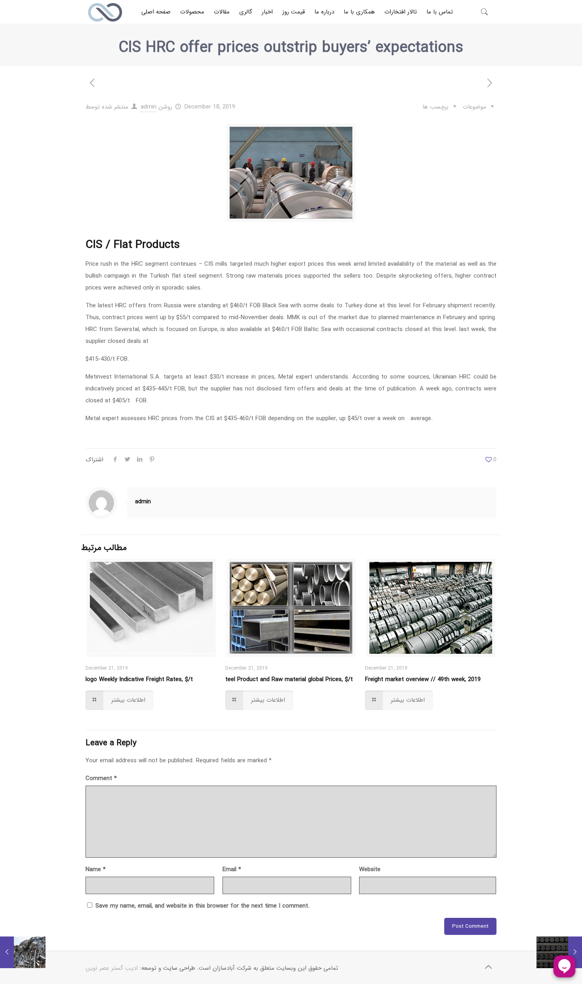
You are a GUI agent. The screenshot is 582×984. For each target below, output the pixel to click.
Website (369, 869)
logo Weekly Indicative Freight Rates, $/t (139, 679)
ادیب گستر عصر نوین (112, 968)
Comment (101, 778)
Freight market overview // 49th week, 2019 (423, 679)
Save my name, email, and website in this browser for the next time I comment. (202, 906)
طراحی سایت (179, 968)
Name (96, 869)
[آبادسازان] (105, 12)
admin (148, 107)
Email (232, 869)
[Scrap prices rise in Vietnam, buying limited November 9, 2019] (23, 952)
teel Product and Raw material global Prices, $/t (289, 679)
